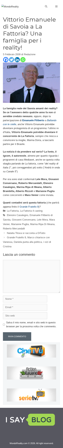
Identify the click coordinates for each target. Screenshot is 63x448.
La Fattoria (13, 210)
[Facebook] (5, 59)
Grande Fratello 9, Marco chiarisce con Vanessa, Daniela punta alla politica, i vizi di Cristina (27, 242)
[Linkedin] (17, 59)
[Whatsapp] (22, 59)
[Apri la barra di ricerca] (46, 6)
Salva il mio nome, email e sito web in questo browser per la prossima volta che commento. (31, 324)
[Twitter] (11, 59)
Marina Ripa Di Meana (42, 224)
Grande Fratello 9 (29, 206)
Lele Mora (42, 219)
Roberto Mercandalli (14, 228)
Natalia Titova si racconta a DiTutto (26, 233)
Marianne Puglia (20, 224)
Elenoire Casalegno (17, 215)
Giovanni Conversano (23, 219)
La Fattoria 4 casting (31, 210)
